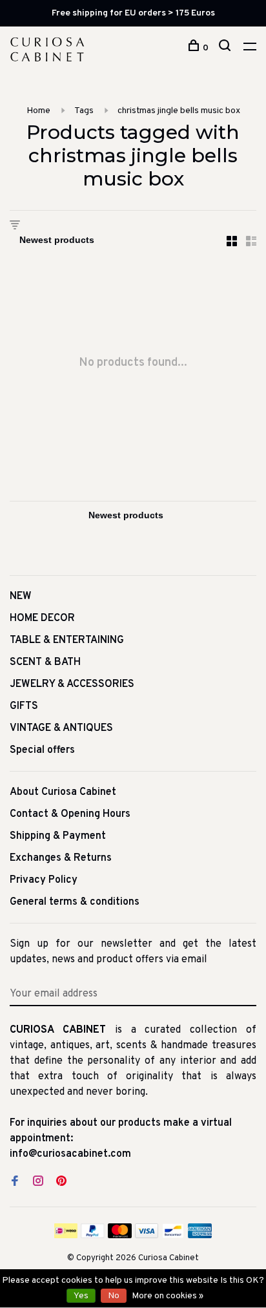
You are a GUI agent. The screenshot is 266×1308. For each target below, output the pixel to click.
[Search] (226, 48)
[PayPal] (93, 1235)
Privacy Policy (43, 880)
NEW (21, 596)
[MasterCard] (120, 1235)
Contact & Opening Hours (70, 814)
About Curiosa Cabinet (63, 792)
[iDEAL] (65, 1235)
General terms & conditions (74, 902)
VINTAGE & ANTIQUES (61, 728)
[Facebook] (15, 1182)
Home (38, 110)
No (113, 1296)
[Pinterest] (61, 1182)
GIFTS (24, 706)
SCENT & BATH (45, 662)
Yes (81, 1296)
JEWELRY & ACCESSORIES (72, 684)
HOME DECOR (42, 618)
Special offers (42, 750)
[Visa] (147, 1235)
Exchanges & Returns (61, 858)
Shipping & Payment (58, 836)
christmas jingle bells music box (179, 110)
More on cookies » (167, 1296)
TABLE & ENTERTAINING (67, 640)
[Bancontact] (173, 1235)
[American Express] (200, 1235)
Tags (84, 110)
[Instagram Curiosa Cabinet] (38, 1182)
